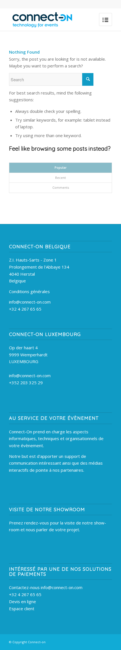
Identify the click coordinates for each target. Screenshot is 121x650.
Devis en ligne (22, 601)
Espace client (21, 608)
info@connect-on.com (30, 302)
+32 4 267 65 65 (25, 309)
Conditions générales (29, 291)
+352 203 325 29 (26, 382)
